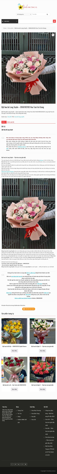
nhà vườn (28, 294)
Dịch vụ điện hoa (30, 272)
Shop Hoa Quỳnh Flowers (7, 171)
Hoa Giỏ (33, 419)
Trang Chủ (20, 410)
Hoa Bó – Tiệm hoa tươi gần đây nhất (49, 431)
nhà (7, 148)
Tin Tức (20, 413)
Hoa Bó (9, 116)
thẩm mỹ (46, 292)
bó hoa (41, 160)
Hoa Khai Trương (36, 410)
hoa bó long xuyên (19, 116)
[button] (54, 21)
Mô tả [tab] (3, 122)
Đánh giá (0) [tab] (10, 122)
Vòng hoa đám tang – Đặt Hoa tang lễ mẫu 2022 (49, 413)
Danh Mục (6, 21)
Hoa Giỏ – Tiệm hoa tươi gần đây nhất (49, 422)
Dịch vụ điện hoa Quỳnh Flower (23, 298)
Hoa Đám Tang (35, 413)
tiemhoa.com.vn (22, 146)
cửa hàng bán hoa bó (16, 276)
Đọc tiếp (14, 350)
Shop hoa (8, 292)
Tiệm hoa (39, 283)
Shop (19, 416)
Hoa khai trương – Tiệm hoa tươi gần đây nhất (49, 440)
